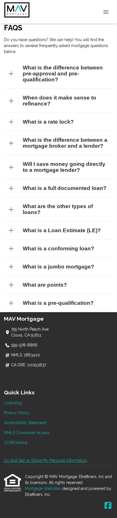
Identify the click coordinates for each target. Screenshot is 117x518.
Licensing (13, 403)
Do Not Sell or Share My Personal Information (45, 460)
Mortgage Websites (43, 488)
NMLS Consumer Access (27, 432)
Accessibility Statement (25, 422)
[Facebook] (108, 506)
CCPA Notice (15, 442)
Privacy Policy (17, 413)
